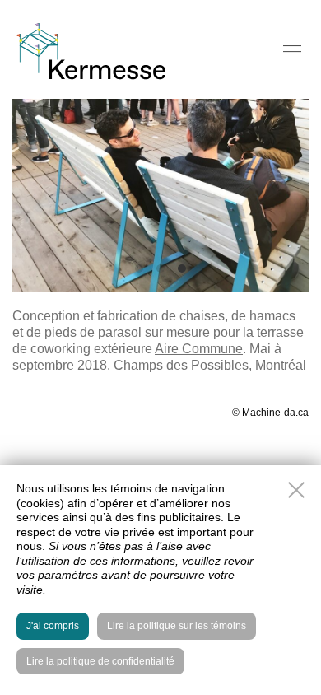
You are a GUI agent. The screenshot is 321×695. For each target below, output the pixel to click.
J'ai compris (52, 626)
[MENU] (292, 48)
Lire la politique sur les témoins (176, 626)
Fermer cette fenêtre (296, 490)
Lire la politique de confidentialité (100, 661)
